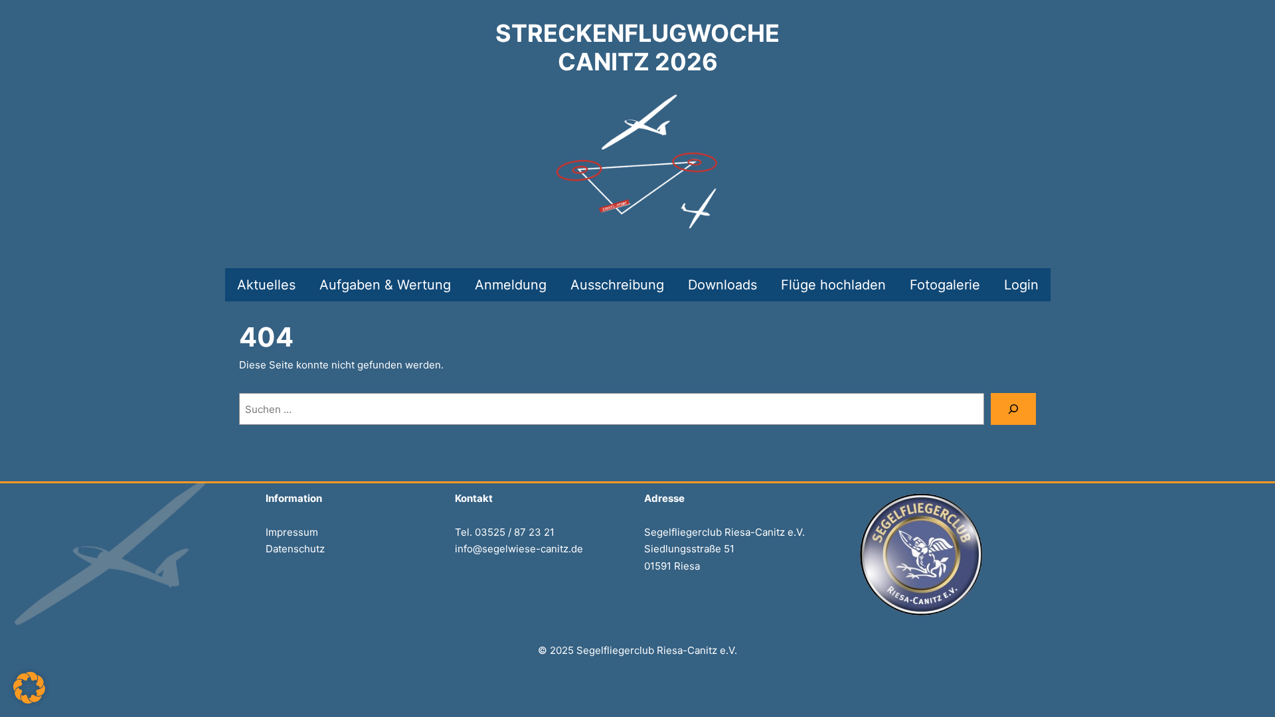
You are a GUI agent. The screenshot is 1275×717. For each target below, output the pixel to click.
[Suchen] (1013, 409)
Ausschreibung (617, 285)
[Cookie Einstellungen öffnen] (29, 700)
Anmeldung (511, 285)
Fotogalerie (945, 285)
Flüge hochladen (833, 285)
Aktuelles (266, 285)
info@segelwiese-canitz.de (519, 548)
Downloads (722, 285)
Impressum (292, 532)
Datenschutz (295, 548)
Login (1021, 285)
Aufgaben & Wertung (385, 285)
